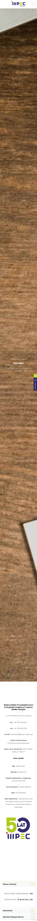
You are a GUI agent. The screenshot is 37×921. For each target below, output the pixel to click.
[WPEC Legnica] (18, 4)
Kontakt (24, 359)
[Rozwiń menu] (32, 4)
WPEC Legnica (14, 359)
